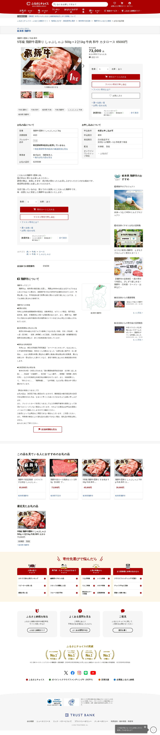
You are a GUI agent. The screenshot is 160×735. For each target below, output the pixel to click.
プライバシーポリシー (83, 721)
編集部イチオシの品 (57, 578)
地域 (43, 11)
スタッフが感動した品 (58, 585)
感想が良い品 (23, 593)
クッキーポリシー (101, 721)
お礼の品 (26, 11)
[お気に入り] (153, 730)
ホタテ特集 (101, 585)
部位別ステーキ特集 (86, 593)
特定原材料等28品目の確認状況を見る (51, 149)
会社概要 (30, 721)
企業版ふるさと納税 (125, 680)
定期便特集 (101, 593)
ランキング (56, 10)
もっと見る (137, 313)
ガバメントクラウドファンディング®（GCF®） (73, 680)
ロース (42, 252)
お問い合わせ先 (100, 105)
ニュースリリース (43, 721)
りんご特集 (86, 585)
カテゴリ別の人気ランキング (28, 578)
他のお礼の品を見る (43, 157)
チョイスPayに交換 (121, 585)
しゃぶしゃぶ (44, 254)
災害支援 (105, 680)
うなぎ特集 (86, 578)
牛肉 (34, 252)
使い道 (94, 11)
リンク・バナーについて (62, 721)
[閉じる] (145, 727)
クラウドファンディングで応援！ (125, 578)
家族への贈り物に (120, 593)
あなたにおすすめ (71, 10)
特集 (83, 10)
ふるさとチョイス (36, 680)
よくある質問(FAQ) (79, 630)
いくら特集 (101, 578)
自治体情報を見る (49, 429)
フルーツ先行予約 (56, 593)
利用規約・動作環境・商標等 (122, 721)
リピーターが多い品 (25, 585)
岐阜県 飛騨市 (24, 545)
